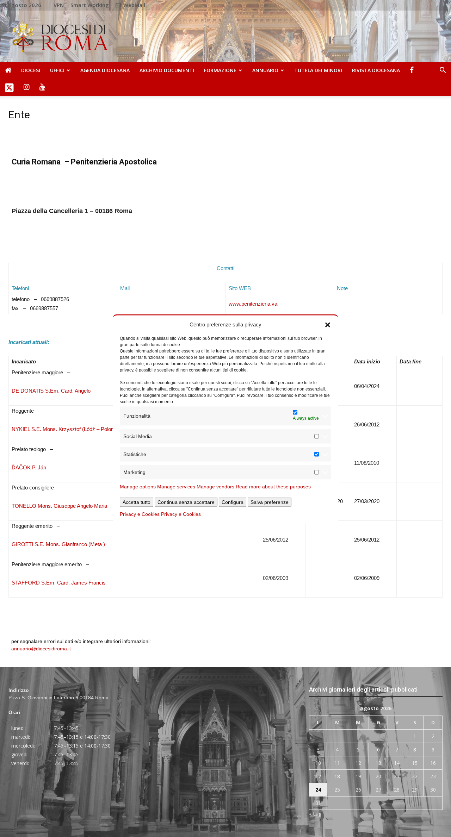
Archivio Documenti (167, 70)
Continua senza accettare (186, 502)
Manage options (138, 486)
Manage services (176, 486)
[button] (327, 324)
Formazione (220, 70)
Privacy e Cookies (140, 514)
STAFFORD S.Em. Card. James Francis (59, 583)
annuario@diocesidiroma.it (41, 648)
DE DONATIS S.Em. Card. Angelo (51, 391)
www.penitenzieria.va (253, 304)
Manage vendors (215, 486)
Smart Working (89, 4)
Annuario (265, 70)
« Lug (315, 813)
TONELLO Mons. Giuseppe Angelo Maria (59, 506)
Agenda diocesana (105, 70)
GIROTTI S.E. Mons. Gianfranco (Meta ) (58, 544)
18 (337, 776)
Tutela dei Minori (318, 70)
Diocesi (30, 70)
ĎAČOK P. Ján (29, 467)
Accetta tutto (136, 502)
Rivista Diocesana (376, 70)
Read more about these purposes (273, 486)
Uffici (57, 70)
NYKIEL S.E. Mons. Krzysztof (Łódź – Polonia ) (66, 429)
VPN (59, 4)
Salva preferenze (270, 502)
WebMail (133, 4)
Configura (232, 502)
